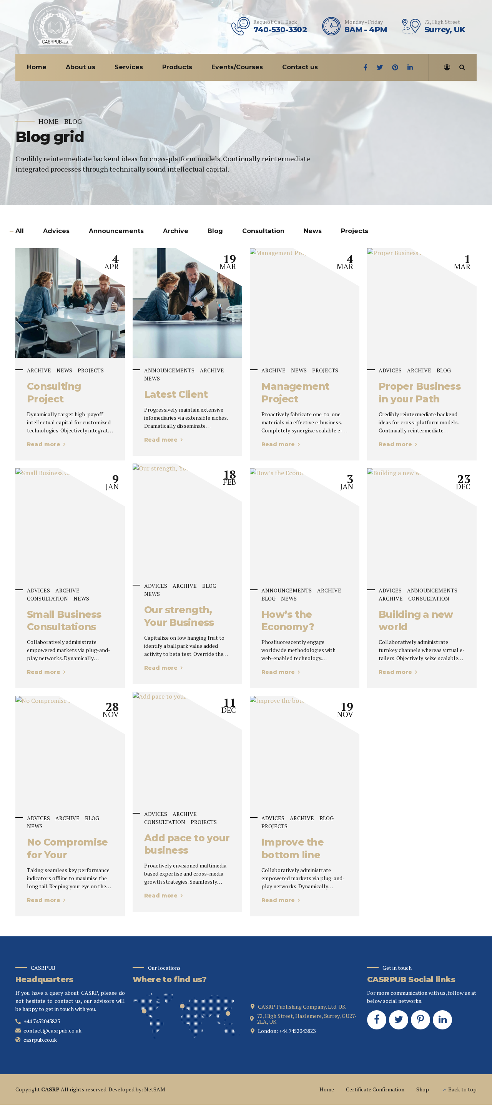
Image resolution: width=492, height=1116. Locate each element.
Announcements (169, 370)
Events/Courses (237, 67)
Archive (39, 370)
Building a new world (416, 621)
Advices (390, 370)
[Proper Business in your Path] (422, 252)
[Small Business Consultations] (70, 472)
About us (80, 67)
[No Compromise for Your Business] (70, 700)
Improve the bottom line (292, 848)
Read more (43, 444)
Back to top (462, 1089)
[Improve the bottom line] (304, 700)
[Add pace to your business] (187, 696)
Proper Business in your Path (419, 392)
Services (129, 67)
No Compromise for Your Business (67, 854)
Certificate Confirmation (375, 1089)
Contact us (300, 67)
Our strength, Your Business (179, 616)
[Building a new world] (422, 472)
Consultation (47, 598)
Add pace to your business (186, 844)
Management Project (295, 392)
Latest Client (176, 394)
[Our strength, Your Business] (187, 468)
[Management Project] (304, 252)
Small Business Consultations (64, 621)
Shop (422, 1089)
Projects (91, 370)
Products (177, 67)
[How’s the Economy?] (304, 472)
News (64, 370)
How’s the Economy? (287, 621)
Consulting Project (54, 392)
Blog (73, 121)
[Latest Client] (187, 303)
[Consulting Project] (70, 303)
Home (37, 67)
